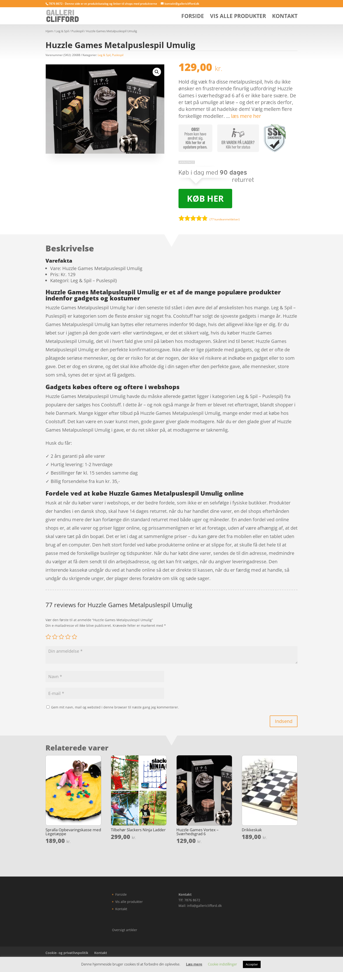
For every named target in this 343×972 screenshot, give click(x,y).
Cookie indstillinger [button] (222, 964)
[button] (157, 72)
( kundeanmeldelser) (225, 219)
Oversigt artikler (124, 930)
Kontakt (285, 17)
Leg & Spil (62, 31)
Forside (192, 17)
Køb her (205, 198)
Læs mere (194, 964)
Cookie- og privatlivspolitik (67, 953)
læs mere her (246, 116)
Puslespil (77, 31)
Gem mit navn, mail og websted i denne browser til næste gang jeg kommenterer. (115, 707)
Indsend (283, 721)
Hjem (49, 31)
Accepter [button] (252, 964)
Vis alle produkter (238, 17)
